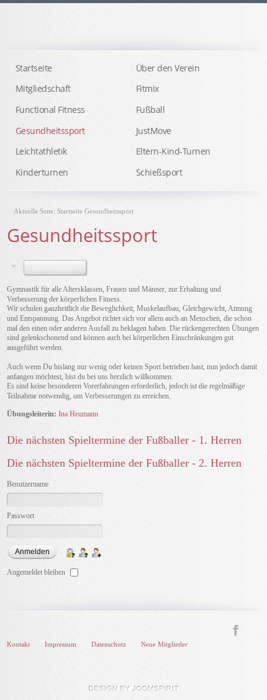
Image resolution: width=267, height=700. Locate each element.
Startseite (34, 68)
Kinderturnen (42, 172)
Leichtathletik (41, 151)
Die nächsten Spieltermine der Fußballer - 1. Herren (124, 440)
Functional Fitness (50, 109)
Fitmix (147, 88)
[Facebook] (236, 630)
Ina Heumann (78, 414)
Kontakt (18, 644)
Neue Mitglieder (164, 644)
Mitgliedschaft (43, 88)
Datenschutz (108, 644)
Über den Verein (168, 68)
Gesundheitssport (50, 131)
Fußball (150, 109)
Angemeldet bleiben (36, 572)
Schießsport (159, 172)
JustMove (153, 131)
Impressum (60, 644)
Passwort (20, 515)
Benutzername (27, 484)
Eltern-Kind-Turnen (173, 151)
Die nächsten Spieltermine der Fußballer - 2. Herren (124, 463)
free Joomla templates (133, 688)
